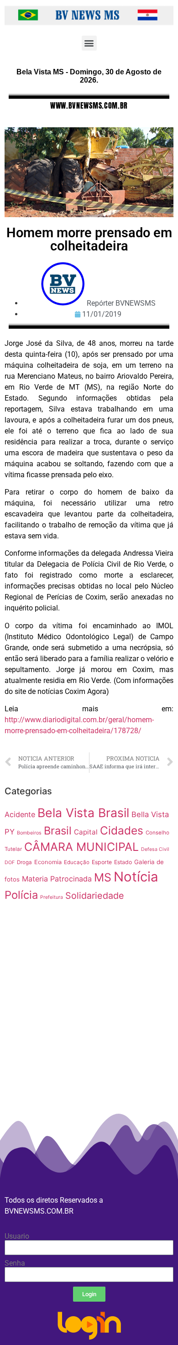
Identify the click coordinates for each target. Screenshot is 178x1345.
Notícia (136, 877)
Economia (48, 862)
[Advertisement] (89, 1042)
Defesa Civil (155, 849)
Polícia (21, 895)
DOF (10, 862)
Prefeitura (51, 897)
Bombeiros (29, 833)
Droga (24, 862)
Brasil (58, 830)
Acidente (20, 814)
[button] (89, 43)
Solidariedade (94, 895)
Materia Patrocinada (57, 878)
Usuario (17, 1236)
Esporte (102, 862)
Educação (76, 862)
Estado (123, 862)
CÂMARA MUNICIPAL (81, 847)
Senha (15, 1263)
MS (102, 877)
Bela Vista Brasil (83, 812)
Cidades (121, 830)
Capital (86, 832)
